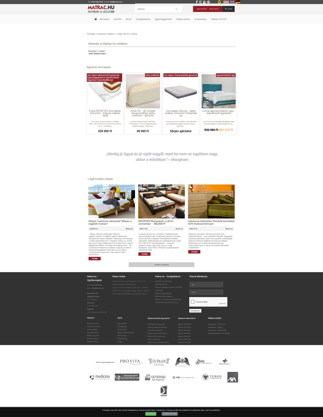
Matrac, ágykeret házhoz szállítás (168, 287)
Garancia (159, 290)
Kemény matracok (155, 330)
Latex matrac (92, 329)
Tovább (95, 258)
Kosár (230, 9)
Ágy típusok (122, 323)
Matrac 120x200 (184, 339)
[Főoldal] (95, 19)
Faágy (119, 342)
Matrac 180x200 (184, 333)
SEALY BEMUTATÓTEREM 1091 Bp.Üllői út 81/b (129, 294)
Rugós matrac (92, 342)
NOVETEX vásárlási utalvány (166, 302)
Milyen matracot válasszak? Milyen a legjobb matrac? (110, 222)
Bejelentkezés (202, 9)
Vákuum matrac (93, 326)
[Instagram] (201, 2)
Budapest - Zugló (215, 327)
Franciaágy (121, 335)
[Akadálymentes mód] (219, 3)
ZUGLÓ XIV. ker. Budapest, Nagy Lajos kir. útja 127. (131, 291)
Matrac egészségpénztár (105, 362)
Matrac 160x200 (184, 327)
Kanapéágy (122, 326)
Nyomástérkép (161, 284)
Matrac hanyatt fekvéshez (158, 342)
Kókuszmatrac (93, 323)
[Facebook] (197, 2)
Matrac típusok (93, 335)
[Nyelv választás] (226, 3)
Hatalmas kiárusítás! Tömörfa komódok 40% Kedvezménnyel (211, 222)
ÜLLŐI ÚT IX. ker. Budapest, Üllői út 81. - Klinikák (130, 287)
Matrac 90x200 (184, 336)
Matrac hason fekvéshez (157, 333)
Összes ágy (121, 329)
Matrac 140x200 (184, 342)
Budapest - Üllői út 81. (217, 324)
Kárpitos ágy (122, 339)
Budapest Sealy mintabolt (219, 333)
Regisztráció (214, 9)
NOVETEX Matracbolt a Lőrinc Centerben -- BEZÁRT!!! (156, 222)
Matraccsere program (164, 296)
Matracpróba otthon (163, 293)
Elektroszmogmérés (163, 281)
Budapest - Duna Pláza (217, 330)
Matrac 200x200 (184, 324)
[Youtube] (205, 2)
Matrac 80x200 (184, 330)
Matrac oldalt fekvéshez (157, 327)
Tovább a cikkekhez (161, 265)
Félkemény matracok (156, 336)
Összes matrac (93, 339)
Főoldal (91, 34)
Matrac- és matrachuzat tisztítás (168, 299)
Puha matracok (154, 339)
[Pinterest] (209, 2)
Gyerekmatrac (93, 332)
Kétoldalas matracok (156, 324)
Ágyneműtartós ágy (125, 332)
